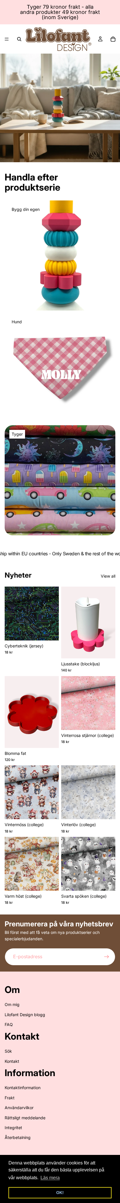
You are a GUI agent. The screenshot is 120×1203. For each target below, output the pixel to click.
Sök (8, 1051)
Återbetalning (18, 1137)
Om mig (12, 1004)
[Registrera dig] (106, 957)
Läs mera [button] (50, 1177)
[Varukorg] (113, 39)
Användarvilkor (19, 1107)
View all (108, 576)
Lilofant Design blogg (25, 1014)
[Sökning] (19, 39)
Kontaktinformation (22, 1087)
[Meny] (6, 39)
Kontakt (12, 1061)
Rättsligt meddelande (25, 1117)
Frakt (10, 1097)
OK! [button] (60, 1192)
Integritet (13, 1127)
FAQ (9, 1024)
